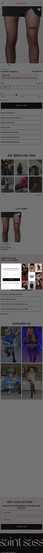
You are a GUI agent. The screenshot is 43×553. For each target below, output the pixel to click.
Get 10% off (11, 279)
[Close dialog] (41, 265)
